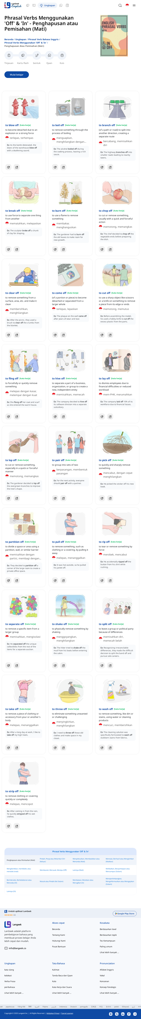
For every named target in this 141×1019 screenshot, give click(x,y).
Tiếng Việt (21, 1006)
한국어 (108, 1006)
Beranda (8, 39)
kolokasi (8, 975)
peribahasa (9, 987)
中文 (101, 1006)
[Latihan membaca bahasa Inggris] (67, 5)
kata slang (9, 969)
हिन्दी (30, 1006)
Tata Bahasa (58, 963)
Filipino (45, 1006)
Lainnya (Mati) (78, 870)
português (84, 1006)
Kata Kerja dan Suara (62, 987)
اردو (133, 1006)
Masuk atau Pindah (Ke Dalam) (51, 881)
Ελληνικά (125, 1006)
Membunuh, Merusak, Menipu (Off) (53, 870)
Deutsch (73, 1006)
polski (116, 1006)
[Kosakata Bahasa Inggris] (27, 5)
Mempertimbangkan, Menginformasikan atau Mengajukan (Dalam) (120, 881)
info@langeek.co (17, 948)
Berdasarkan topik (108, 935)
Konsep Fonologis (108, 987)
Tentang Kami (58, 935)
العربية (37, 1006)
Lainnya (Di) (11, 891)
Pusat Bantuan (59, 946)
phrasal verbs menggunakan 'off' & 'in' (25, 42)
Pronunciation (107, 963)
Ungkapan (20, 39)
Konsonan (104, 981)
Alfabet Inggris (107, 969)
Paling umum (106, 946)
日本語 (93, 1006)
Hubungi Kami (59, 940)
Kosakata (104, 922)
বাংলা (139, 1006)
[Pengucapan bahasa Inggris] (61, 5)
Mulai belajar (16, 74)
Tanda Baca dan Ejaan (62, 975)
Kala (54, 981)
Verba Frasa (9, 981)
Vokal (102, 975)
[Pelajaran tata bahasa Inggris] (34, 5)
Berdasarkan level (108, 929)
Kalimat (55, 969)
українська (10, 1006)
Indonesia (63, 1006)
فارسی (53, 1006)
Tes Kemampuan (107, 940)
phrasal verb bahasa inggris (43, 39)
